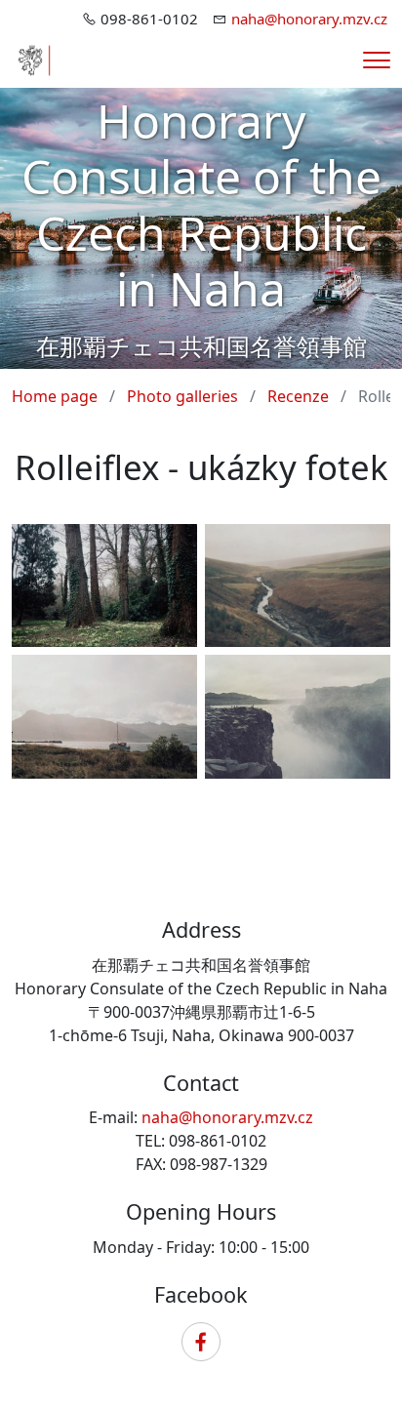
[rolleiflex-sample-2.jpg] (104, 586)
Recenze (298, 396)
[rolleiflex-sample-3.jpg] (297, 717)
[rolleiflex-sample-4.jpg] (297, 586)
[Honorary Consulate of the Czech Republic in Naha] (31, 58)
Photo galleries (182, 396)
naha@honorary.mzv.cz (309, 18)
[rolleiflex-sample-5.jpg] (104, 717)
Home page (55, 396)
